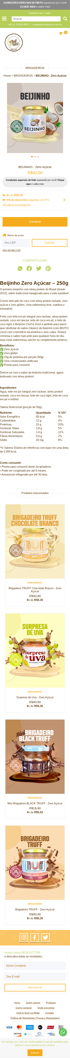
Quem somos (33, 1002)
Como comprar (24, 1007)
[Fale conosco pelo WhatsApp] (63, 1032)
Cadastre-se (35, 13)
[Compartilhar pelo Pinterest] (48, 269)
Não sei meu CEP (12, 250)
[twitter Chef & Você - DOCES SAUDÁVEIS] (45, 937)
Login (47, 13)
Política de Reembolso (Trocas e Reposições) (35, 1018)
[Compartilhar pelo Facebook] (29, 269)
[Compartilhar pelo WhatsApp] (21, 269)
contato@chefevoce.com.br (47, 24)
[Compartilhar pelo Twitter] (38, 269)
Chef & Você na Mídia (28, 1013)
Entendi (35, 1052)
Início (17, 1002)
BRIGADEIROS (23, 75)
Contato (49, 1013)
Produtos (51, 1002)
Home (7, 75)
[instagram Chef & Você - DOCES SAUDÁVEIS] (24, 937)
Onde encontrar (46, 1007)
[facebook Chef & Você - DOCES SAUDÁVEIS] (34, 937)
